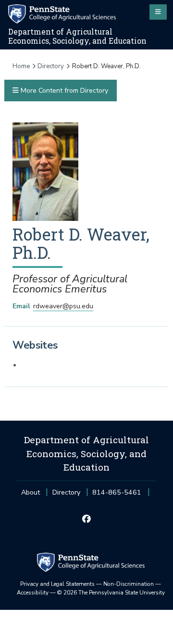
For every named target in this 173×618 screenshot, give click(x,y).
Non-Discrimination (128, 584)
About (30, 492)
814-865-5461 (116, 495)
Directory (50, 66)
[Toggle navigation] (158, 12)
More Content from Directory (63, 90)
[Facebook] (86, 519)
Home (21, 66)
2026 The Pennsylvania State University (111, 592)
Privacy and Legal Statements (57, 584)
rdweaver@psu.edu (63, 306)
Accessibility (33, 592)
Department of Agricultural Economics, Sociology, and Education (77, 36)
